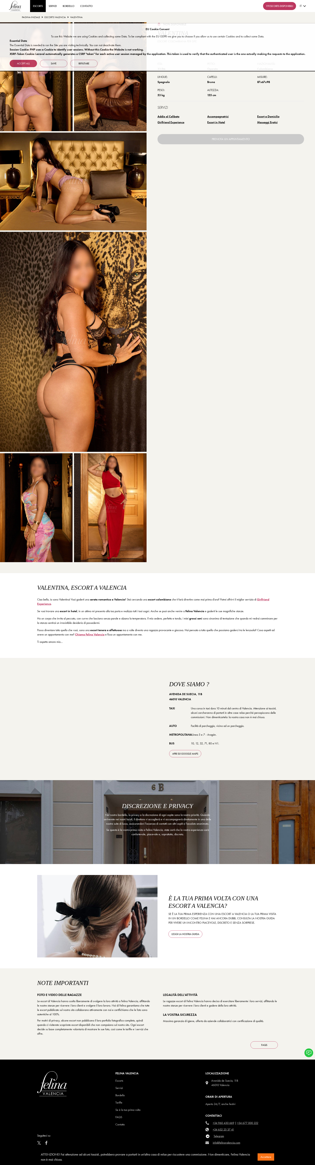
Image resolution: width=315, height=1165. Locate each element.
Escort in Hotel (216, 122)
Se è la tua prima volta (127, 1110)
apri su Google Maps (185, 753)
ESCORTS (38, 6)
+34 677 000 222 (247, 1123)
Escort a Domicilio (268, 116)
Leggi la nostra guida (185, 934)
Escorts (119, 1081)
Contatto (120, 1124)
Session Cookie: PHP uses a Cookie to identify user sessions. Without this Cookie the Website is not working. (77, 49)
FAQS (264, 1045)
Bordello (68, 6)
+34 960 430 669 (223, 1123)
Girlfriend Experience (171, 122)
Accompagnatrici (218, 116)
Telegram (219, 1136)
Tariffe (118, 1102)
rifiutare (84, 63)
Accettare (265, 1157)
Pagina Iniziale (31, 17)
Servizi (53, 6)
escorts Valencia (55, 17)
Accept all (23, 63)
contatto (86, 6)
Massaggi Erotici (267, 122)
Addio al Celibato (168, 116)
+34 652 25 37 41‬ (223, 1129)
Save (54, 63)
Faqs (118, 1117)
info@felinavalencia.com (226, 1143)
